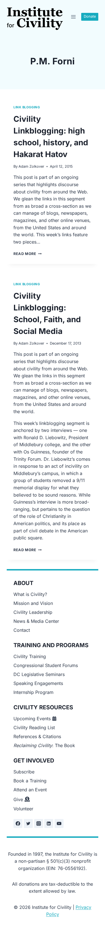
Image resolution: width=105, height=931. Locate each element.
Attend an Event (30, 789)
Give (18, 799)
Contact (21, 630)
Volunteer (23, 808)
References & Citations (37, 736)
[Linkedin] (48, 823)
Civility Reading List (34, 727)
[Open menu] (73, 16)
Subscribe (23, 772)
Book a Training (29, 780)
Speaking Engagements (38, 683)
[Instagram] (38, 823)
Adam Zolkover (31, 166)
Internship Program (33, 692)
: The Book (44, 745)
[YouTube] (59, 823)
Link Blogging (26, 107)
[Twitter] (28, 823)
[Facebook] (17, 823)
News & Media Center (36, 621)
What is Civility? (30, 594)
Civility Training (29, 656)
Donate (90, 16)
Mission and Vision (33, 603)
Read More (27, 254)
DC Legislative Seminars (39, 674)
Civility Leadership (32, 612)
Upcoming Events (32, 718)
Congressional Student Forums (45, 665)
